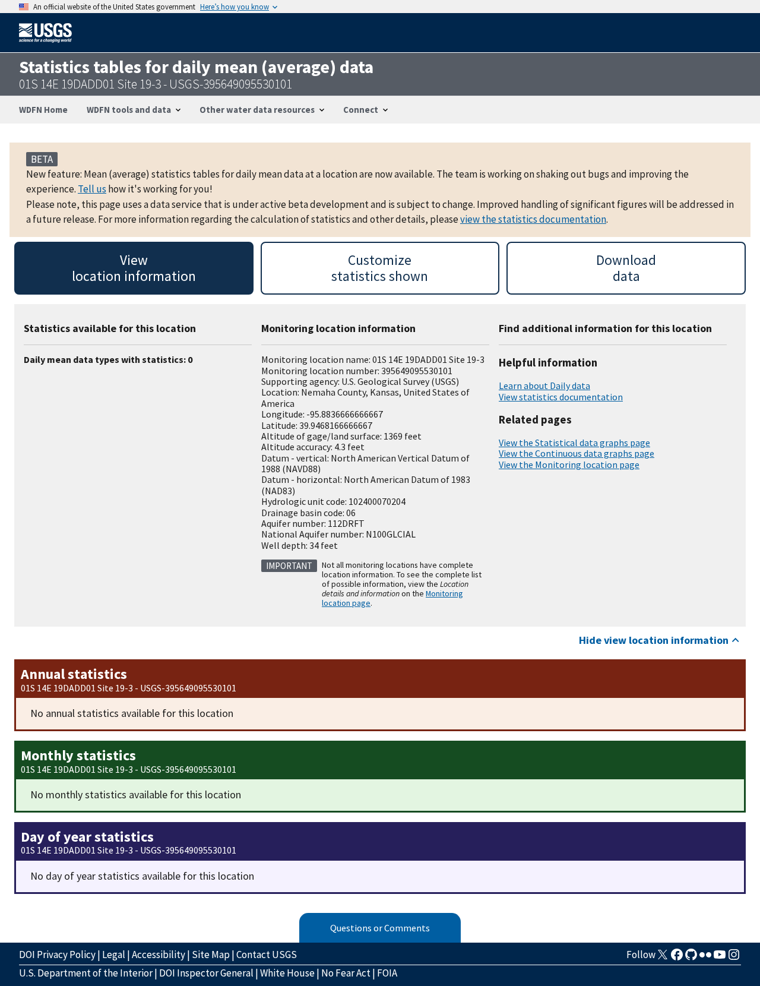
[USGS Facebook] (677, 958)
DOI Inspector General (206, 972)
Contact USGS (266, 954)
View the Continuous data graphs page (576, 453)
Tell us (92, 188)
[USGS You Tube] (719, 958)
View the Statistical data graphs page (574, 442)
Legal (113, 954)
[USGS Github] (691, 958)
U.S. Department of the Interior (86, 972)
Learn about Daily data (544, 385)
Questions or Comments (380, 928)
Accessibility (158, 954)
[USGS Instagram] (734, 958)
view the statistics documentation (533, 219)
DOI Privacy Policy (57, 954)
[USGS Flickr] (705, 958)
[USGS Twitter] (663, 958)
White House (287, 972)
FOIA (387, 972)
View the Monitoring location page (569, 464)
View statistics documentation (561, 397)
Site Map (211, 954)
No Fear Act (345, 972)
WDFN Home (43, 109)
